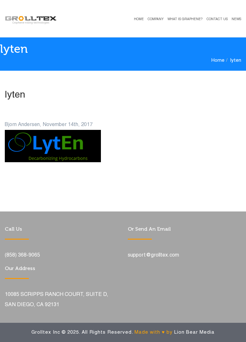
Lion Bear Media (194, 332)
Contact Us (217, 19)
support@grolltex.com (153, 255)
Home (139, 19)
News (236, 19)
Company (156, 19)
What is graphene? (185, 19)
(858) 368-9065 (22, 255)
